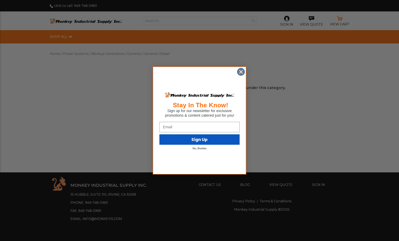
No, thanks (200, 148)
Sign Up (199, 139)
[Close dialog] (241, 71)
